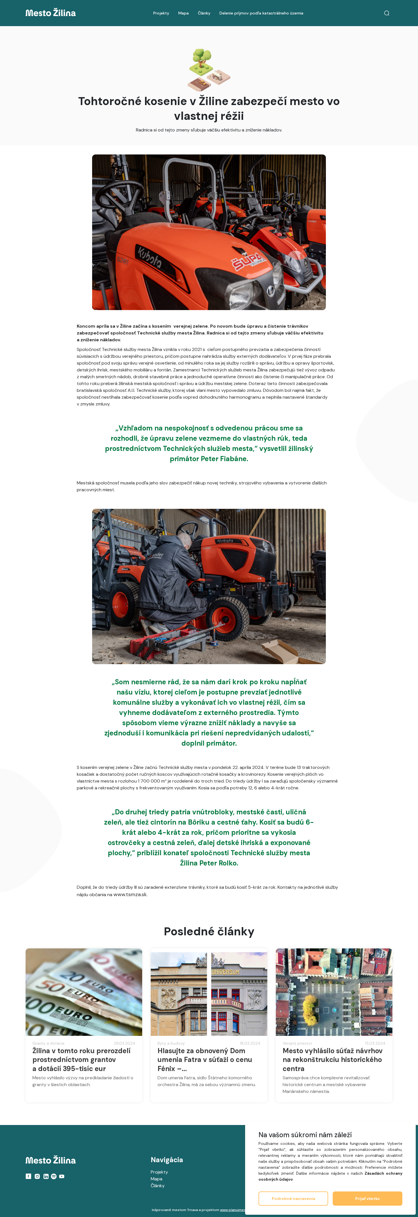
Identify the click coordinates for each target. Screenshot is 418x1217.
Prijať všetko (367, 1198)
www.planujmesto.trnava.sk (243, 1210)
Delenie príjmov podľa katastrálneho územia (261, 13)
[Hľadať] (386, 13)
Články (204, 13)
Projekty (161, 13)
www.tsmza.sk (130, 894)
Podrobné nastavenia (293, 1198)
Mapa (183, 13)
